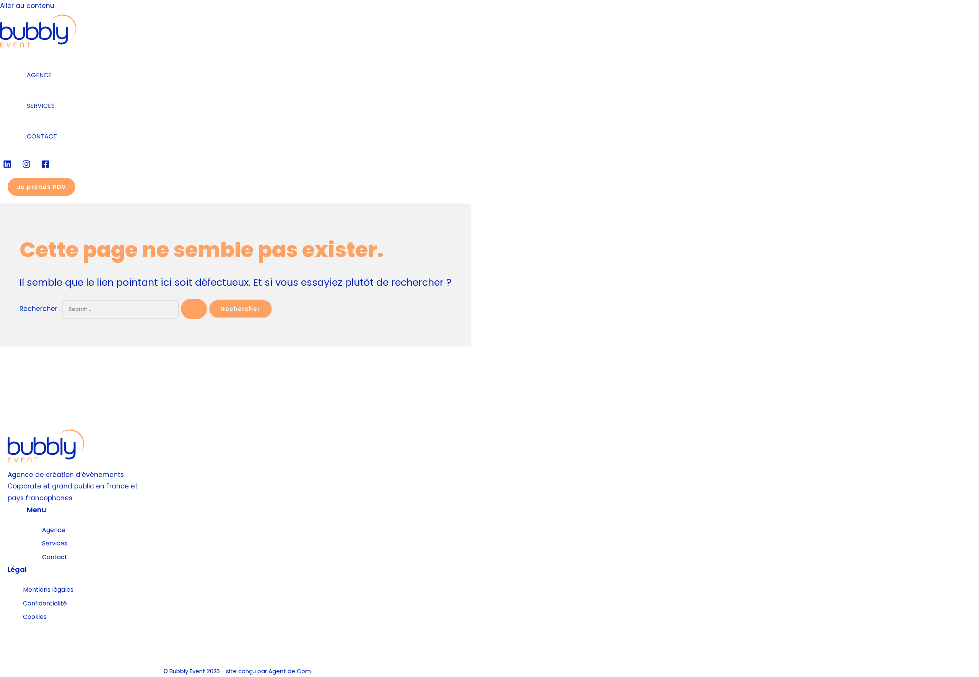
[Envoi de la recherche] (194, 309)
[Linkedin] (7, 166)
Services (54, 543)
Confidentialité (45, 603)
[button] (41, 187)
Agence (53, 530)
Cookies (35, 616)
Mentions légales (48, 589)
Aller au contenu (27, 5)
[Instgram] (26, 166)
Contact (54, 557)
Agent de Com (289, 671)
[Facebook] (45, 166)
